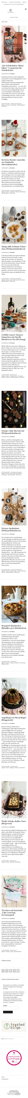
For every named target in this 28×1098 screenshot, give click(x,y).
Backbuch (8, 105)
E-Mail (5, 1005)
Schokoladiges (13, 105)
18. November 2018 (5, 661)
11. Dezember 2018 (5, 190)
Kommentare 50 (14, 766)
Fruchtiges (12, 376)
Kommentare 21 (13, 374)
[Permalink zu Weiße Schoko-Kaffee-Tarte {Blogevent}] (14, 818)
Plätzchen (23, 280)
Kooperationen (5, 1079)
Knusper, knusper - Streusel (15, 570)
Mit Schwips (12, 191)
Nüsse (19, 280)
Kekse (11, 280)
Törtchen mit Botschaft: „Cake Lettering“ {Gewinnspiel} (12, 912)
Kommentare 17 (13, 950)
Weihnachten (4, 106)
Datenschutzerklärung (15, 2)
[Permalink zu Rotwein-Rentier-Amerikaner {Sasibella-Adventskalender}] (14, 156)
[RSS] (14, 970)
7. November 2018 (5, 860)
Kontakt (24, 2)
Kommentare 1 (14, 661)
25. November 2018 (5, 569)
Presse (3, 1077)
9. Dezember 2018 (5, 278)
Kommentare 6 (13, 860)
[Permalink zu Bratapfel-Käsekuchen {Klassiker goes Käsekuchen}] (14, 622)
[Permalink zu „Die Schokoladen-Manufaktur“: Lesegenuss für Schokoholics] (14, 62)
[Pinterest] (10, 970)
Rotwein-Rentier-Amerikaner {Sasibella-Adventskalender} (14, 162)
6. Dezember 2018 (5, 374)
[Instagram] (6, 970)
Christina (12, 73)
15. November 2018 (5, 766)
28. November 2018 (5, 472)
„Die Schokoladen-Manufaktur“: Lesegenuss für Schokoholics (13, 68)
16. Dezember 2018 (5, 103)
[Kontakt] (18, 970)
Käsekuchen (17, 662)
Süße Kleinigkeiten (21, 105)
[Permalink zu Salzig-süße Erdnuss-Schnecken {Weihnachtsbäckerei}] (14, 243)
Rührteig (17, 191)
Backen (7, 191)
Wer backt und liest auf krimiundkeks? (14, 4)
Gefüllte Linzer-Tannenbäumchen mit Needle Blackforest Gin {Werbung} (13, 337)
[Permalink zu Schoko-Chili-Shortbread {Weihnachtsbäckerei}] (14, 427)
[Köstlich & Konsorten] (8, 1038)
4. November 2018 (5, 950)
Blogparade (12, 767)
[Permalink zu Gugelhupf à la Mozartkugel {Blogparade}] (14, 714)
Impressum (4, 2)
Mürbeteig (15, 280)
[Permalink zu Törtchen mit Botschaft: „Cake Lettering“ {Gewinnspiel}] (14, 907)
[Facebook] (3, 970)
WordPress (18, 1093)
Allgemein (4, 105)
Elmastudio (17, 1094)
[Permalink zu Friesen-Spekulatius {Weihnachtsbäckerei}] (14, 525)
